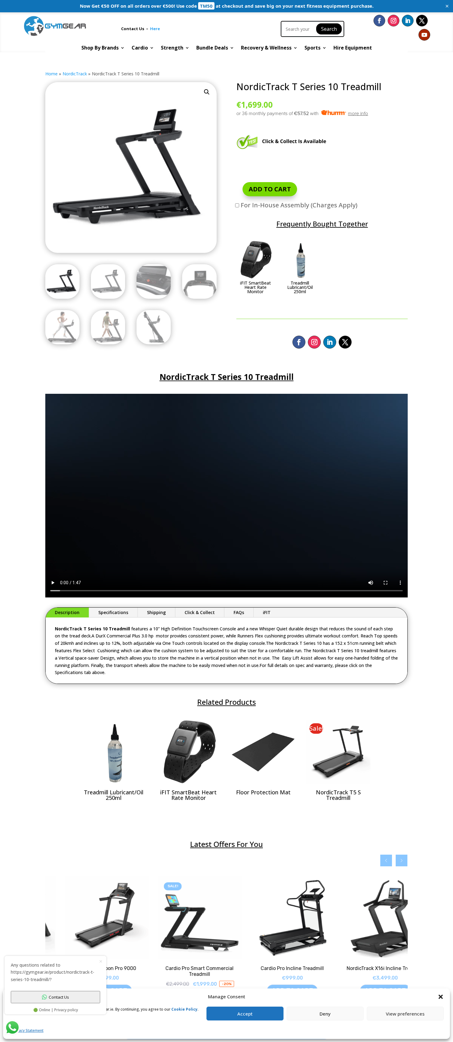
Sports (312, 48)
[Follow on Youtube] (424, 35)
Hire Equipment (352, 48)
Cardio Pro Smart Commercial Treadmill (180, 971)
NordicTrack (75, 74)
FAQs (239, 612)
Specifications (113, 612)
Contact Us (133, 28)
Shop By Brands (100, 48)
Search (329, 29)
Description (67, 612)
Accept (245, 1014)
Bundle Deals (212, 48)
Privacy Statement (27, 1030)
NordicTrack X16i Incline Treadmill (365, 968)
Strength (172, 48)
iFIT (267, 612)
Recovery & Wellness (266, 48)
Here (155, 28)
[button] (206, 92)
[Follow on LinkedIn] (408, 20)
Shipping (156, 612)
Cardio (140, 48)
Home (51, 74)
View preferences (405, 1014)
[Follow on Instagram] (393, 20)
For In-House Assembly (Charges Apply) (298, 205)
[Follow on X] (422, 20)
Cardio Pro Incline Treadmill (272, 968)
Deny (325, 1014)
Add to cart (270, 189)
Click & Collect (200, 612)
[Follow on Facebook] (379, 20)
